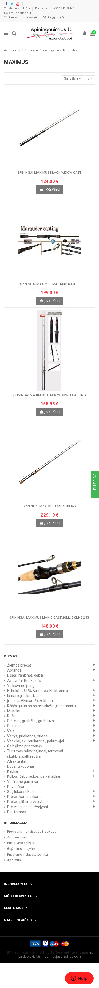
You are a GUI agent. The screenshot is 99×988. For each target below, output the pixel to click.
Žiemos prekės (19, 665)
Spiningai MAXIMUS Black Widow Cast (49, 173)
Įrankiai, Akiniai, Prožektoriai (30, 700)
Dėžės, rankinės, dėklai (25, 675)
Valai (11, 731)
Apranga (14, 670)
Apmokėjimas (17, 837)
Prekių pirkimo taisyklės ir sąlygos (31, 831)
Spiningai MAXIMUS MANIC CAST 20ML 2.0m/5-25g (49, 617)
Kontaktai (42, 8)
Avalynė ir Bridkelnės (24, 680)
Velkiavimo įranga (22, 685)
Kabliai (12, 771)
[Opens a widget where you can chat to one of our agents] (79, 978)
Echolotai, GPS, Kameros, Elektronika (37, 690)
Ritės (11, 716)
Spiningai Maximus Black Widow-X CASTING (49, 395)
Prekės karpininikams (25, 797)
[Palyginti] (49, 166)
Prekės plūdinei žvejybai (26, 802)
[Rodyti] (56, 166)
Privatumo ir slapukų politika (27, 854)
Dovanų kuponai (20, 766)
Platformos (16, 812)
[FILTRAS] (95, 494)
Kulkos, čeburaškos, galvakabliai (33, 776)
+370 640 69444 (63, 8)
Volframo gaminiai (22, 782)
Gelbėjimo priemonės (24, 746)
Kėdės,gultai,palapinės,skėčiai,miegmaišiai (42, 706)
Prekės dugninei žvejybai (27, 807)
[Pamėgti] (43, 166)
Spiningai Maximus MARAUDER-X (49, 506)
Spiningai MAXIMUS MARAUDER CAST (49, 284)
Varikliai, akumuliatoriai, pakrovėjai (35, 741)
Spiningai (14, 726)
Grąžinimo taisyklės (21, 849)
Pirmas (10, 656)
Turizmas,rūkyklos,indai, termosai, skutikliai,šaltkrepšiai (35, 753)
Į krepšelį (52, 189)
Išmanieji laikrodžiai (23, 695)
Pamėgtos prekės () (23, 17)
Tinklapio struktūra (17, 8)
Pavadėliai (15, 787)
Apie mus (14, 860)
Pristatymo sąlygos (21, 843)
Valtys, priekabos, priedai (27, 736)
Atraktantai (16, 761)
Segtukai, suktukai (22, 792)
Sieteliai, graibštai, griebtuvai (31, 721)
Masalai (13, 711)
